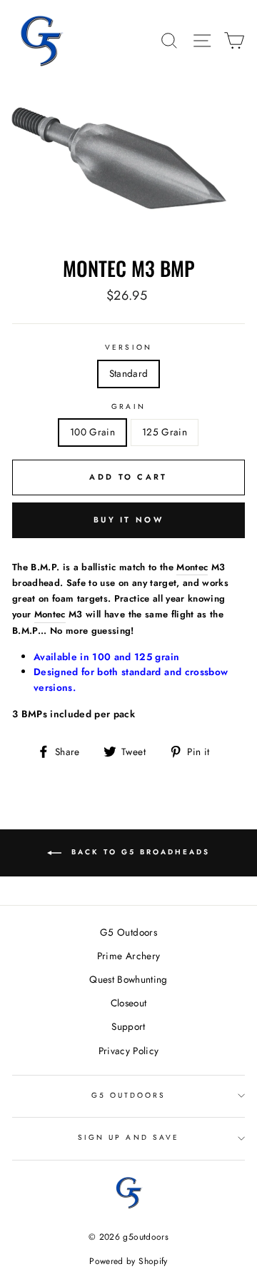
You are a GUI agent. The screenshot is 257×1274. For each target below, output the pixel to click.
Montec (192, 567)
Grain (128, 406)
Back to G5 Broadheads (138, 852)
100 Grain (92, 432)
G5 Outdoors (128, 932)
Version (128, 347)
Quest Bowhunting (128, 979)
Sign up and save (128, 1137)
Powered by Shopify (128, 1261)
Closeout (129, 1003)
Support (128, 1026)
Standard (128, 373)
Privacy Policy (129, 1050)
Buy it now (128, 519)
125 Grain (164, 432)
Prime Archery (128, 956)
